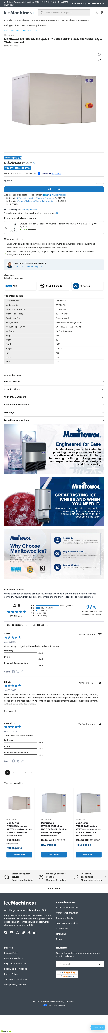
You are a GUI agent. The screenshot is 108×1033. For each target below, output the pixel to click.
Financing (61, 933)
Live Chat (19, 266)
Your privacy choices (15, 984)
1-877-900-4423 (95, 3)
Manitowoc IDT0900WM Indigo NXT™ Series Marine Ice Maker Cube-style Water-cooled (54, 829)
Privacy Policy (11, 953)
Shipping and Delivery (15, 963)
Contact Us (78, 3)
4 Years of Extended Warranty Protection (36, 198)
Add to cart (54, 189)
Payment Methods (13, 958)
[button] (102, 12)
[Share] (99, 54)
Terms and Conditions (15, 979)
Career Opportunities (67, 912)
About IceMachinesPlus (68, 907)
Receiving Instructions (15, 968)
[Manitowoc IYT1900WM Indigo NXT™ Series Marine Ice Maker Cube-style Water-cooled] (19, 803)
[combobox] (64, 12)
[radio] (54, 605)
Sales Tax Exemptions (67, 923)
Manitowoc (9, 35)
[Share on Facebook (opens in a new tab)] (13, 671)
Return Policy (11, 974)
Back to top (54, 888)
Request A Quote (34, 266)
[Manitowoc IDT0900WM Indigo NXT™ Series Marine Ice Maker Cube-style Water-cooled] (54, 803)
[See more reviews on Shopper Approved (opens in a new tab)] (22, 671)
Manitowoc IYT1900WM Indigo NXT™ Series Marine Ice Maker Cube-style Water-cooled (19, 829)
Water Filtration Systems (75, 20)
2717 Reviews (19, 616)
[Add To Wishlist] (99, 59)
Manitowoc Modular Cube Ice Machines (21, 30)
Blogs (59, 939)
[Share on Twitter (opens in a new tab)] (17, 671)
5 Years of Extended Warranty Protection (36, 201)
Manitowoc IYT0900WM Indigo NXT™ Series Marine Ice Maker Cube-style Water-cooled (88, 829)
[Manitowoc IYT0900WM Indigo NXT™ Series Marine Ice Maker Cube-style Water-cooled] (89, 803)
